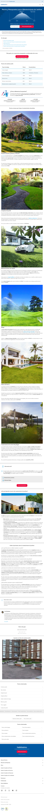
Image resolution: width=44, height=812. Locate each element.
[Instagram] (2, 791)
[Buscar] (40, 5)
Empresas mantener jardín (17, 718)
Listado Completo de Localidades (7, 775)
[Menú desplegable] (43, 5)
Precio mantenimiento (22, 711)
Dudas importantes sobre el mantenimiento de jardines (14, 46)
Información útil (6, 43)
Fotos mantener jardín (27, 718)
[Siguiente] (43, 659)
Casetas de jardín (4, 707)
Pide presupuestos (22, 485)
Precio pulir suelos (5, 739)
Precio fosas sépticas (26, 727)
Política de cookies (4, 802)
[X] (9, 791)
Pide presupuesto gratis (26, 26)
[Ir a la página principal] (4, 4)
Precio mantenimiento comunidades (9, 736)
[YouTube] (13, 791)
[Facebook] (5, 791)
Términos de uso (4, 797)
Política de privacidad (5, 799)
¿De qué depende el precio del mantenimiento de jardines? (15, 44)
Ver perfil (6, 621)
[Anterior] (1, 659)
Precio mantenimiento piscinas (28, 736)
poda (3, 155)
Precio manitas (4, 733)
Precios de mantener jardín (8, 40)
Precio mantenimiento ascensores (29, 733)
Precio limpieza (25, 730)
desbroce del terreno (33, 218)
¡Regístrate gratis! (12, 1)
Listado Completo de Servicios (7, 770)
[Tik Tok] (16, 791)
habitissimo (2, 711)
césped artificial (11, 277)
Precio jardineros (30, 711)
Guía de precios (8, 711)
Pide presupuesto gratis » (36, 641)
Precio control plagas (6, 727)
